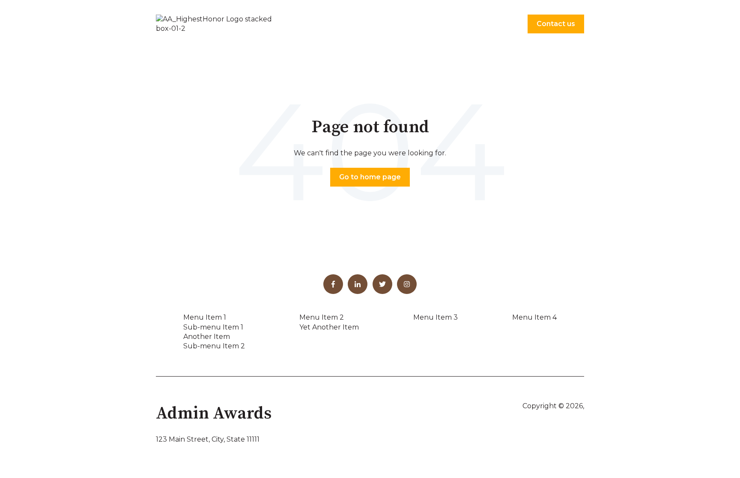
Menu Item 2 (321, 317)
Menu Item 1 (204, 317)
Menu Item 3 (435, 317)
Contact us (556, 24)
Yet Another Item (329, 327)
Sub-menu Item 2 (214, 346)
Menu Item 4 (534, 317)
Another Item (206, 337)
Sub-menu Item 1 (213, 327)
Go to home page (370, 177)
